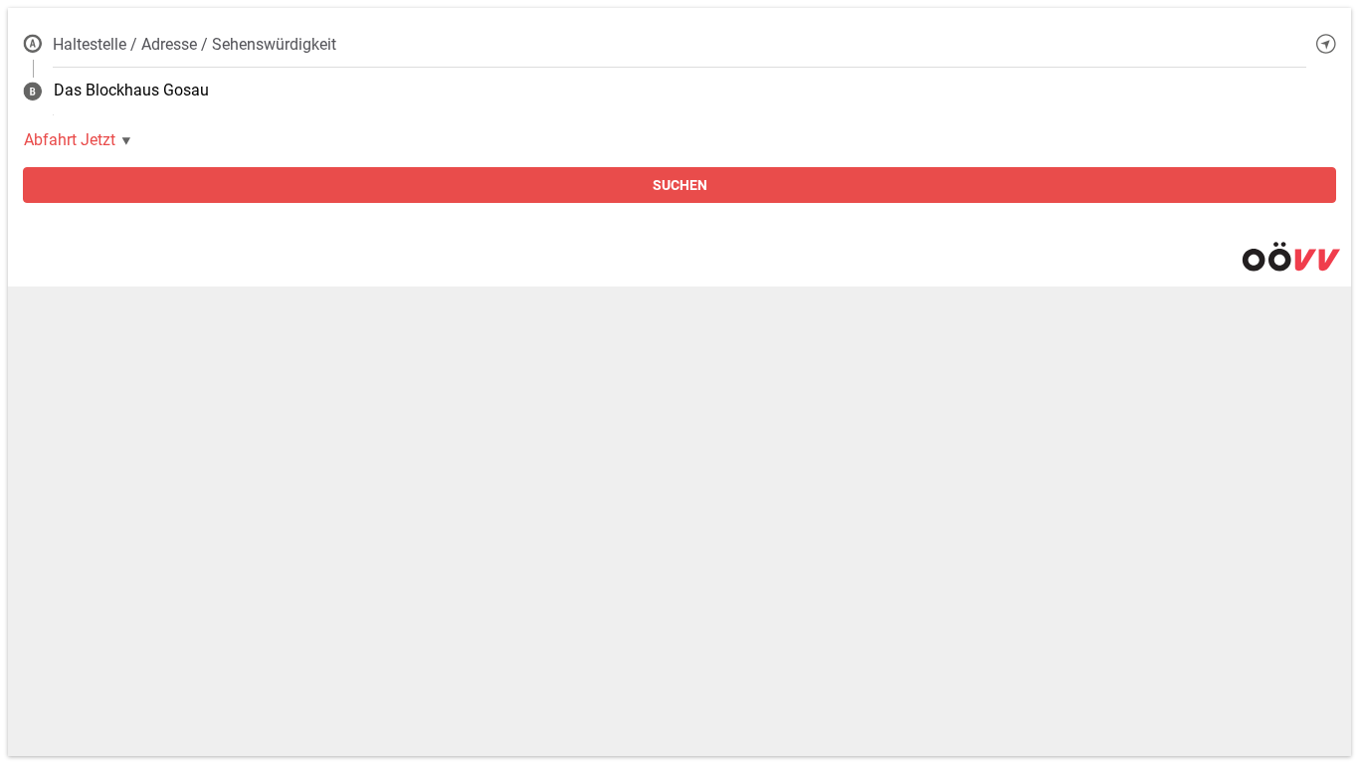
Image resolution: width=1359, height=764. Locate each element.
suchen (680, 185)
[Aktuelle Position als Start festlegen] (1326, 44)
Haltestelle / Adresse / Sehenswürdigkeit (194, 44)
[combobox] (679, 44)
